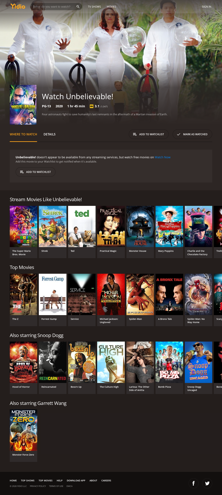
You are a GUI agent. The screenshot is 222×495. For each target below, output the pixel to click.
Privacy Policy (38, 486)
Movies (111, 6)
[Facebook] (194, 483)
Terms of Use (56, 486)
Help (60, 480)
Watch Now (162, 157)
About (93, 480)
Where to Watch (23, 134)
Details (49, 134)
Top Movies (45, 480)
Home (13, 480)
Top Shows (27, 480)
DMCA (69, 486)
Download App (76, 480)
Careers (106, 480)
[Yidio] (18, 7)
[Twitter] (207, 483)
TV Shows (94, 6)
